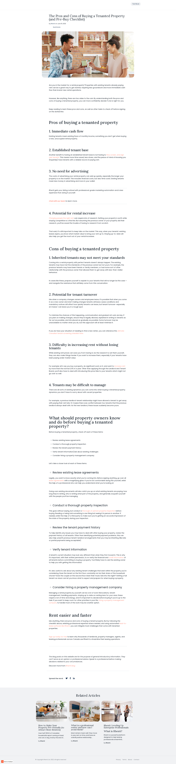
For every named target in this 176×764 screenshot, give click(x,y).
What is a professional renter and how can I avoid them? (82, 727)
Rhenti (53, 24)
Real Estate (56, 27)
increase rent (119, 366)
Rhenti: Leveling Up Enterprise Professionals (116, 726)
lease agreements (56, 480)
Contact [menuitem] (136, 760)
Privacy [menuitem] (118, 760)
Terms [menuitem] (124, 760)
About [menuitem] (130, 760)
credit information (116, 557)
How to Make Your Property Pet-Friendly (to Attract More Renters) (51, 727)
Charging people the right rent (61, 218)
